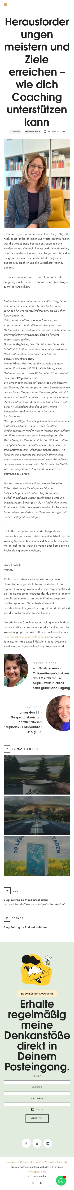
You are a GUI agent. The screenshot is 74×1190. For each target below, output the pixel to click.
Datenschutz (26, 1162)
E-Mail (37, 1076)
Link (39, 1109)
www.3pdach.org (37, 1171)
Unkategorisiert (32, 131)
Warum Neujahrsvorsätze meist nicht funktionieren (36, 770)
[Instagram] (37, 1143)
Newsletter (62, 1162)
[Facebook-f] (26, 1143)
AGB (38, 1162)
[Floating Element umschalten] (61, 1180)
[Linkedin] (47, 1143)
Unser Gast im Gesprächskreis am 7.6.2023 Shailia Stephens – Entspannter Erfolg (37, 720)
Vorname (37, 1087)
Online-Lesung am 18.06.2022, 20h (37, 852)
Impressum (11, 1162)
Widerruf (49, 1162)
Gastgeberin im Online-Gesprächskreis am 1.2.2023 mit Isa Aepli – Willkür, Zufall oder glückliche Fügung (37, 676)
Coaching (15, 131)
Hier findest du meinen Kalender (23, 637)
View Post (37, 784)
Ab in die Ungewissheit (37, 811)
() (39, 1109)
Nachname (37, 1098)
